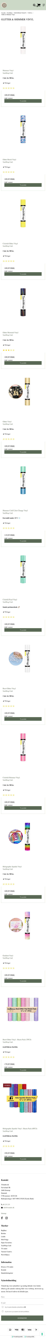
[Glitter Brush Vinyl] (23, 135)
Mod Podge (4, 1239)
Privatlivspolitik (18, 1336)
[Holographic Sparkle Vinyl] (23, 842)
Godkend (22, 1318)
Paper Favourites (6, 1242)
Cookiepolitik (30, 1336)
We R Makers (5, 1255)
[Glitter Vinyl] (23, 397)
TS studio (4, 1248)
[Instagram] (6, 1218)
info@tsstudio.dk (9, 1207)
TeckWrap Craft (6, 1245)
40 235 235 (6, 1204)
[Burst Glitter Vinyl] (23, 664)
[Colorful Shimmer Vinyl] (23, 753)
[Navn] (22, 1296)
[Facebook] (2, 1218)
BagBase (3, 1230)
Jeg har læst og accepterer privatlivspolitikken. (17, 1311)
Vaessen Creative (6, 1252)
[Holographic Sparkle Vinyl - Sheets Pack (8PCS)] (23, 1104)
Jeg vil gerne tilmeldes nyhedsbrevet (20, 1306)
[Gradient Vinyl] (23, 931)
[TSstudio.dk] (11, 5)
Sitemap (3, 1213)
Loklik (3, 1236)
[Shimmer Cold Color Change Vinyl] (23, 486)
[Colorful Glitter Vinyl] (23, 219)
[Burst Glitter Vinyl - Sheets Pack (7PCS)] (23, 1015)
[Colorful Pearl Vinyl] (23, 575)
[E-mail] (22, 1302)
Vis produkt (23, 101)
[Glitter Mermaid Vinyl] (23, 308)
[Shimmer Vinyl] (23, 46)
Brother (3, 1233)
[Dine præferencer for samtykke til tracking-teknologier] (42, 1334)
